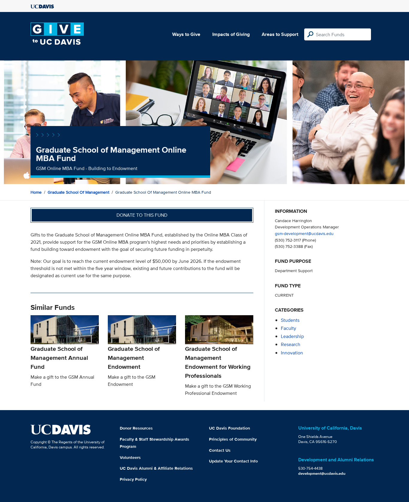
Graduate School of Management (78, 192)
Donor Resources (136, 428)
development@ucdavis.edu (322, 473)
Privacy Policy (133, 479)
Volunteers (130, 457)
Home (36, 192)
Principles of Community (233, 439)
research (290, 344)
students (290, 320)
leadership (292, 336)
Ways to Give (186, 34)
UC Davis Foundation (229, 428)
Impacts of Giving (231, 34)
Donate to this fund (141, 215)
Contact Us (220, 450)
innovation (292, 352)
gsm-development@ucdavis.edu (304, 233)
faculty (288, 328)
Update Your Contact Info (233, 461)
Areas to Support (280, 34)
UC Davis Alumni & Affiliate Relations (156, 468)
